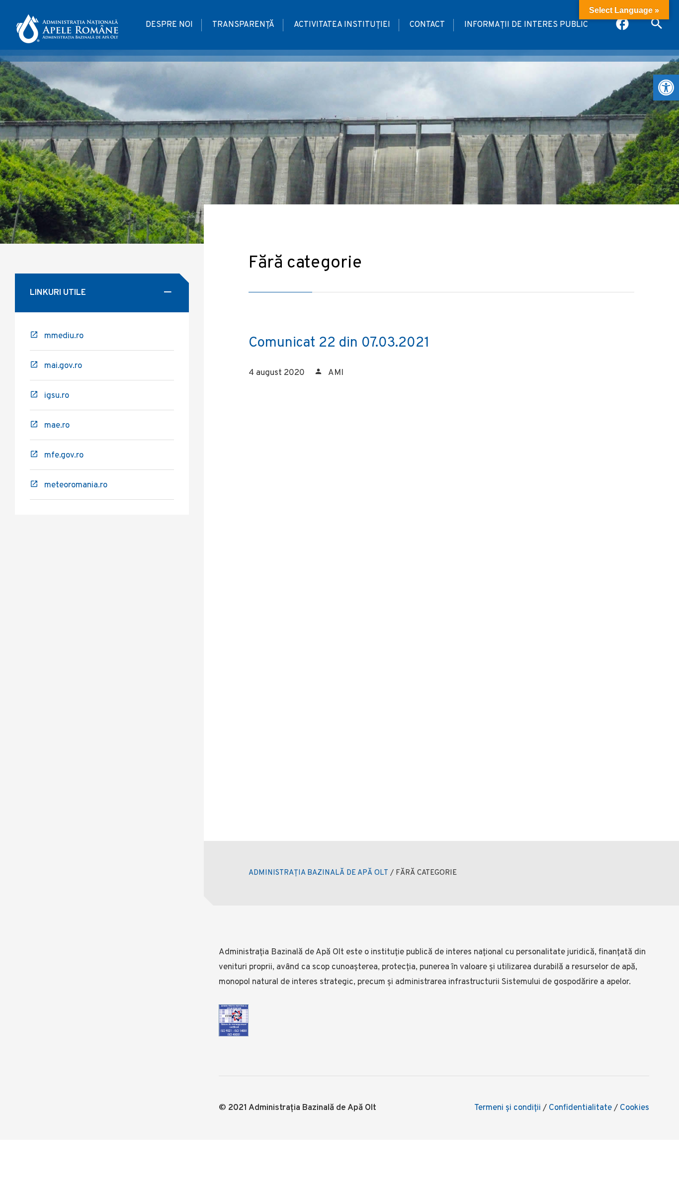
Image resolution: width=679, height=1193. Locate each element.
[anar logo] (67, 24)
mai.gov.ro (63, 366)
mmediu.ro (64, 336)
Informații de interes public (526, 25)
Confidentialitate (580, 1107)
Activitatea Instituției (342, 25)
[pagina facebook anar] (623, 25)
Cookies (634, 1107)
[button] (666, 87)
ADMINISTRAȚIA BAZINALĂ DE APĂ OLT (318, 873)
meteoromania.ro (75, 485)
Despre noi (169, 25)
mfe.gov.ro (64, 455)
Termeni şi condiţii (507, 1107)
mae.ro (57, 425)
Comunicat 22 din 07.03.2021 (339, 343)
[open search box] (656, 25)
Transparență (243, 25)
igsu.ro (56, 395)
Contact (427, 25)
